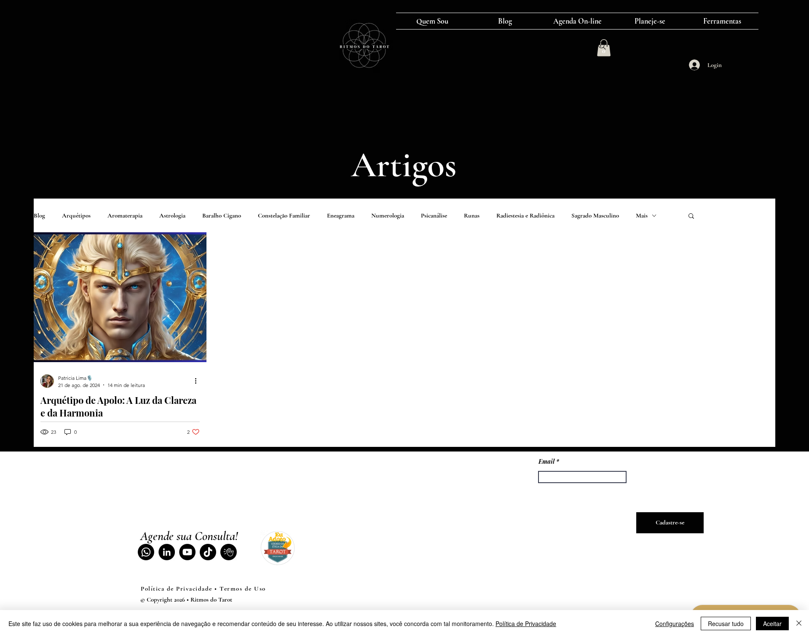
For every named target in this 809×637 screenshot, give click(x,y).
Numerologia (387, 215)
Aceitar (772, 623)
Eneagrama (340, 215)
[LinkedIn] (166, 552)
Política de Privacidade (526, 623)
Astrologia (172, 215)
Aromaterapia (124, 215)
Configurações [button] (674, 623)
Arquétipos (76, 215)
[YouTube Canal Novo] (187, 552)
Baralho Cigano (221, 215)
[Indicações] (228, 552)
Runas (472, 215)
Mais (642, 215)
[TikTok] (208, 552)
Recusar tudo (726, 623)
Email (546, 462)
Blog (39, 215)
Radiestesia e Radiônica (525, 215)
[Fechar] (799, 623)
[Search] (602, 46)
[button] (691, 216)
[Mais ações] (198, 381)
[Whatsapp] (146, 552)
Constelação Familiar (284, 215)
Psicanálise (434, 215)
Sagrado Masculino (595, 215)
